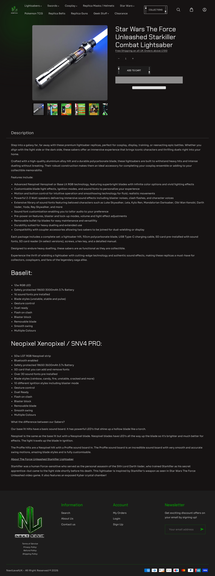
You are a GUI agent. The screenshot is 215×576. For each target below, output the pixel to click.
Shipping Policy (29, 554)
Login (116, 518)
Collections (156, 9)
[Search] (178, 9)
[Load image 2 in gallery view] (52, 109)
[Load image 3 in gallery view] (66, 109)
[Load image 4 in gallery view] (80, 109)
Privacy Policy (30, 547)
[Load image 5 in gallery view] (94, 109)
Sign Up (118, 524)
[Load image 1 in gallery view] (38, 109)
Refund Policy (30, 550)
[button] (149, 80)
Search (65, 513)
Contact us (68, 524)
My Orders (120, 513)
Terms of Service (30, 543)
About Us (67, 518)
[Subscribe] (202, 529)
